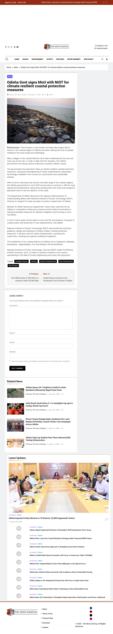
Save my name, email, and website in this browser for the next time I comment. (41, 361)
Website (12, 352)
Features (60, 59)
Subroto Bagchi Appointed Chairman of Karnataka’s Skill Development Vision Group (60, 530)
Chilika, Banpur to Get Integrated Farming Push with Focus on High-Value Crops (59, 581)
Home (16, 59)
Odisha (25, 59)
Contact (45, 627)
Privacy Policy (47, 618)
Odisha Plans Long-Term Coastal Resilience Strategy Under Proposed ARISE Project (69, 2)
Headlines (12, 515)
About (44, 609)
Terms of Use (47, 614)
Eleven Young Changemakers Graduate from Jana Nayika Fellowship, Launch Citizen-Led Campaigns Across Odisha (48, 421)
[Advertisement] (56, 25)
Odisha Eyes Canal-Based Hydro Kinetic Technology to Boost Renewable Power (59, 589)
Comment (13, 306)
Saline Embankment (48, 261)
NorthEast (88, 59)
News (10, 76)
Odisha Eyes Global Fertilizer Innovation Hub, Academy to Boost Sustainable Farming (61, 572)
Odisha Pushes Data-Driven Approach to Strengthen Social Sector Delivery (57, 547)
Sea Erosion (13, 265)
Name (12, 333)
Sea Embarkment (66, 261)
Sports (50, 59)
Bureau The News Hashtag (18, 94)
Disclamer (46, 623)
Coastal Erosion (21, 261)
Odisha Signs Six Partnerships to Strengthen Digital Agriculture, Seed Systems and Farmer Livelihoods (67, 597)
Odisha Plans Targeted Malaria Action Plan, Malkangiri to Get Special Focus (58, 564)
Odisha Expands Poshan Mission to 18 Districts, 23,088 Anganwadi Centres (42, 518)
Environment (37, 59)
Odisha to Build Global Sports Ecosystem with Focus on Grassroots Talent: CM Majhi (61, 555)
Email (12, 342)
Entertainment (74, 59)
